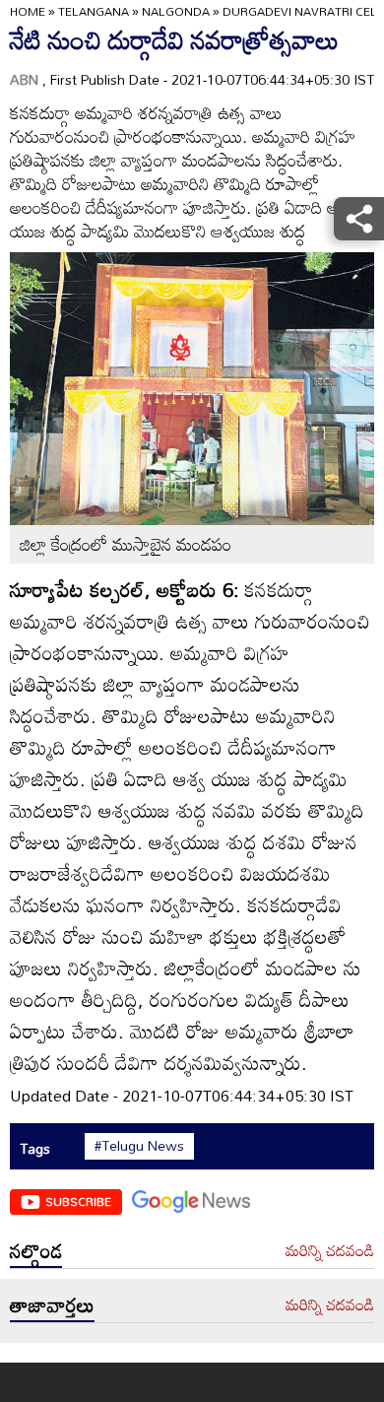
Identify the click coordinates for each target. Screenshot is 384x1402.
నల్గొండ (36, 1250)
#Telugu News (139, 1146)
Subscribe (78, 1201)
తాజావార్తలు (52, 1304)
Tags (35, 1148)
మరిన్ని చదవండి (330, 1251)
